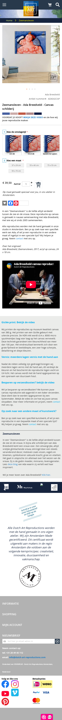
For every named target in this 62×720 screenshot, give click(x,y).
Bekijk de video (26, 322)
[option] (12, 145)
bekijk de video (45, 382)
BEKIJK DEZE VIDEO (33, 117)
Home (9, 20)
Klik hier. (46, 474)
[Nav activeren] (4, 5)
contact (19, 238)
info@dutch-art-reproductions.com (27, 657)
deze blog (13, 464)
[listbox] (31, 145)
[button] (27, 89)
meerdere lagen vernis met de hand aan (34, 357)
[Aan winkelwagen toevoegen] (38, 184)
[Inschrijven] (57, 641)
